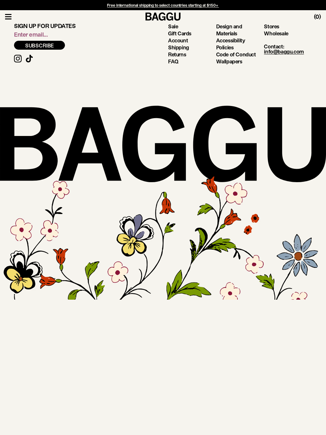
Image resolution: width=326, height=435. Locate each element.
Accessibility (230, 40)
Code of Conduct (236, 54)
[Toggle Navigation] (8, 16)
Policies (225, 47)
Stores (271, 26)
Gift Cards (179, 33)
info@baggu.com (284, 51)
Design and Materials (229, 29)
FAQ (173, 61)
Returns (177, 54)
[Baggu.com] (163, 16)
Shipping (178, 47)
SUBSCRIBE (39, 45)
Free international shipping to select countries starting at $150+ (163, 5)
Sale (173, 26)
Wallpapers (229, 61)
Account (178, 40)
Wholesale (276, 33)
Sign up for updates (44, 26)
